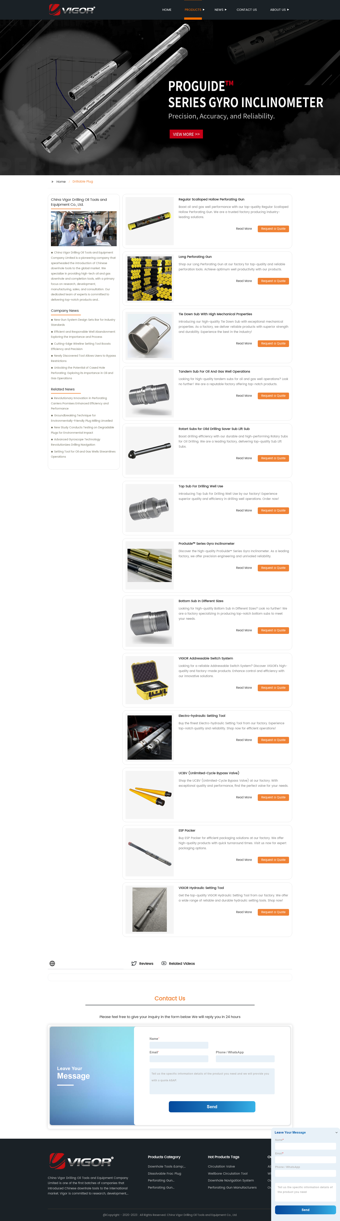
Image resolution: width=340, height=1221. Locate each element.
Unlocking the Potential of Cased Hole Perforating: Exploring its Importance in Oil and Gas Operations (82, 372)
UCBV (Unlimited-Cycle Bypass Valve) (209, 773)
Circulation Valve (221, 1166)
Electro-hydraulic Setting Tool (202, 715)
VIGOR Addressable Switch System (206, 658)
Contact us (247, 9)
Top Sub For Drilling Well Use (201, 486)
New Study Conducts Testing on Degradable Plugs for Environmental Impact (82, 430)
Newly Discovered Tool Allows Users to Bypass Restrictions (83, 358)
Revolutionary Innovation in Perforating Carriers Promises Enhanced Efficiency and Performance (80, 403)
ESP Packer (187, 830)
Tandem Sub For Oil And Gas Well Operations (214, 371)
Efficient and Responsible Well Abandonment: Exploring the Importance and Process (83, 334)
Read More (244, 229)
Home (166, 9)
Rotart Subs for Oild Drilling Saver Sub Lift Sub (214, 428)
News (219, 9)
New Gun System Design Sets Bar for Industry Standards (83, 322)
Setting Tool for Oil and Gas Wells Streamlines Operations (83, 454)
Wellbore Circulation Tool (228, 1173)
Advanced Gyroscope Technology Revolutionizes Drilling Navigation (75, 442)
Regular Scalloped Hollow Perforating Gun (211, 199)
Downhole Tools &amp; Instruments (166, 1166)
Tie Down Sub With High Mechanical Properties (215, 314)
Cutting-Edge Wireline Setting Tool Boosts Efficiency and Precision (81, 346)
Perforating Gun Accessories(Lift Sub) (164, 1180)
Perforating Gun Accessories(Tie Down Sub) (169, 1187)
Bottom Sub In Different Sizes (201, 601)
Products (193, 9)
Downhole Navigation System (231, 1180)
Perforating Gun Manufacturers (232, 1187)
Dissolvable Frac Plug (164, 1173)
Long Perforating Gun (195, 256)
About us (278, 9)
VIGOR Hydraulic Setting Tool (201, 888)
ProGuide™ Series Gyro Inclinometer (207, 543)
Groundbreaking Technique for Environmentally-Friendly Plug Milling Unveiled (82, 418)
